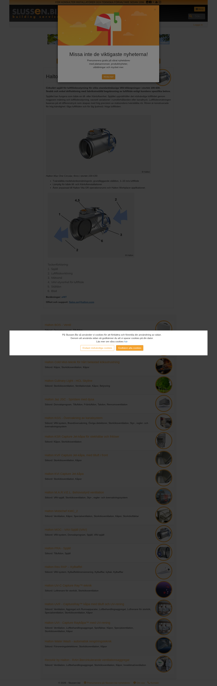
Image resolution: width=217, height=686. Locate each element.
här (126, 341)
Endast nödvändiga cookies (97, 348)
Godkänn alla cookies (129, 348)
